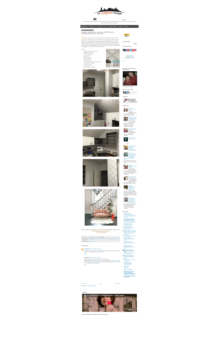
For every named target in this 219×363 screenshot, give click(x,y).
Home (101, 283)
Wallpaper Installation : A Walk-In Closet (132, 166)
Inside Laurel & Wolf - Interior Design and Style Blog (129, 250)
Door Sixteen (126, 234)
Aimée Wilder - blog (128, 223)
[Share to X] (101, 237)
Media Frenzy (126, 267)
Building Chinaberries (128, 255)
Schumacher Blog (128, 226)
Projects (121, 26)
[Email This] (99, 237)
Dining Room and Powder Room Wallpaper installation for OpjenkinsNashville (132, 148)
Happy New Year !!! (132, 176)
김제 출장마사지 (113, 260)
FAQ (126, 26)
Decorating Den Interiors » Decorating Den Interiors (129, 219)
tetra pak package (101, 251)
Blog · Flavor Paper (128, 269)
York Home (126, 266)
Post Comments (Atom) (91, 285)
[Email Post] (97, 237)
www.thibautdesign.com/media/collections (130, 276)
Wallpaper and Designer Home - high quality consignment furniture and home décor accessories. (129, 273)
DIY (106, 26)
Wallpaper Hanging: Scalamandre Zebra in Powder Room (132, 118)
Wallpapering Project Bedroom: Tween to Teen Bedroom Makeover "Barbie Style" (132, 200)
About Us (92, 26)
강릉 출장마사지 (90, 260)
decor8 (125, 258)
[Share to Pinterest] (103, 237)
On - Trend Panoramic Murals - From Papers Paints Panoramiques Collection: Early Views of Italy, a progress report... (130, 156)
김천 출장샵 (93, 261)
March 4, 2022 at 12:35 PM (95, 257)
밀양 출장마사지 (99, 260)
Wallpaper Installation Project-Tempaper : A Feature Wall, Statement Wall (132, 188)
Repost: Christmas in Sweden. (129, 235)
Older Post (117, 283)
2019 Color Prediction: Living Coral (132, 109)
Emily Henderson (127, 213)
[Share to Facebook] (102, 237)
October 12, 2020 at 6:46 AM (95, 248)
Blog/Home (84, 26)
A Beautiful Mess (127, 262)
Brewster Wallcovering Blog (130, 230)
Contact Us (99, 26)
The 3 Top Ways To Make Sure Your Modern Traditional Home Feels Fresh (129, 216)
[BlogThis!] (100, 237)
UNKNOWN (86, 248)
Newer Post (84, 283)
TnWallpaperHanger (128, 245)
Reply (85, 253)
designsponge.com (128, 241)
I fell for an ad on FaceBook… (129, 256)
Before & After (112, 26)
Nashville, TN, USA (91, 241)
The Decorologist (127, 237)
